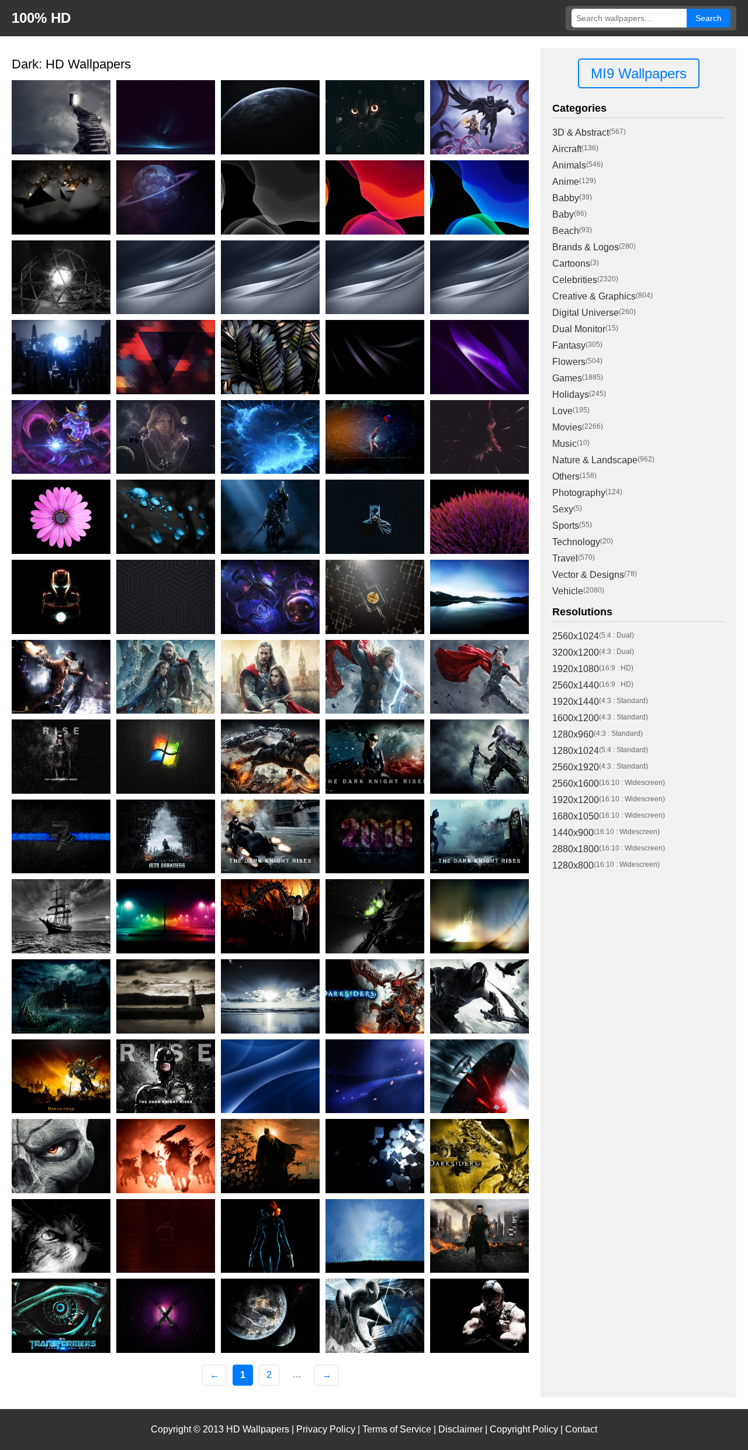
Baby (563, 214)
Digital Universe (585, 313)
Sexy (562, 509)
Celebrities (574, 280)
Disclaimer (460, 1429)
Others (566, 476)
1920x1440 (575, 702)
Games (567, 378)
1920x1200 (575, 800)
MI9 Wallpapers (639, 73)
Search (708, 18)
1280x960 (573, 734)
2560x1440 (575, 685)
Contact (581, 1429)
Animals (569, 165)
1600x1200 (575, 718)
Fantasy (569, 345)
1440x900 (573, 833)
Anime (565, 182)
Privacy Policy (325, 1429)
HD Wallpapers (257, 1429)
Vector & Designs (588, 575)
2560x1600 (575, 783)
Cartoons (571, 263)
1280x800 (573, 865)
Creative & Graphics (594, 296)
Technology (576, 542)
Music (564, 444)
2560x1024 (575, 636)
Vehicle (567, 591)
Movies (567, 427)
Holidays (570, 394)
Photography (578, 493)
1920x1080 (575, 669)
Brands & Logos (585, 247)
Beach (565, 231)
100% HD (41, 18)
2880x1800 (575, 849)
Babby (565, 198)
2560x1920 (575, 767)
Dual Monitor (578, 329)
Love (562, 411)
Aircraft (566, 149)
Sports (565, 526)
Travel (565, 558)
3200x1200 (575, 652)
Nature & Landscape (595, 460)
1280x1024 (575, 751)
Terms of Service (396, 1429)
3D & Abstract (580, 132)
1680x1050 (575, 816)
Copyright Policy (524, 1429)
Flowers (569, 362)
